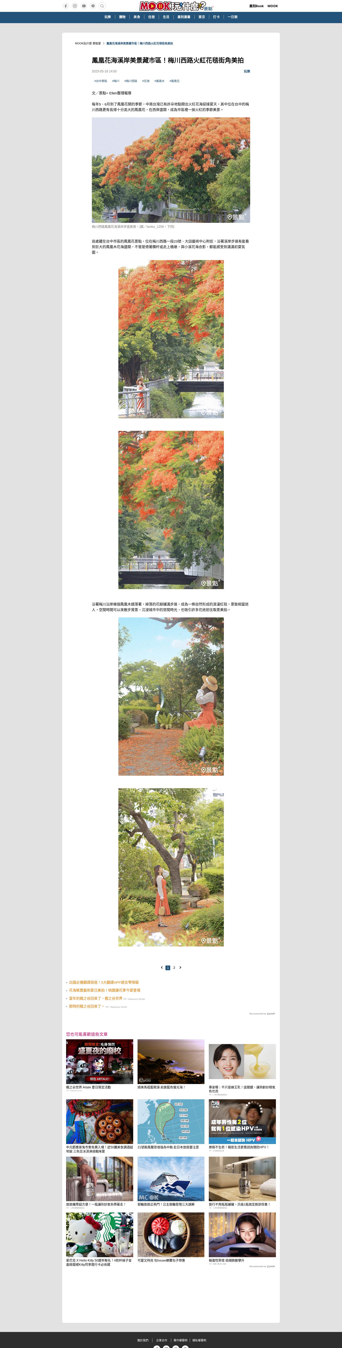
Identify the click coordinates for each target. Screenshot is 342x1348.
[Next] (180, 967)
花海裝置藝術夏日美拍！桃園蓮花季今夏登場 (104, 990)
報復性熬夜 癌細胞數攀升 (226, 1260)
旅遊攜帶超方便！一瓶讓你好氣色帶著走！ (96, 1204)
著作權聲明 (180, 1340)
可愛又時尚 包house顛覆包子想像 (161, 1260)
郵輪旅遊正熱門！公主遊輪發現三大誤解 (166, 1204)
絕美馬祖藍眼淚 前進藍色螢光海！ (162, 1087)
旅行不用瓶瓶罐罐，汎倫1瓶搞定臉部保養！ (240, 1204)
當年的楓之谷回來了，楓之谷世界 (96, 999)
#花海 (145, 81)
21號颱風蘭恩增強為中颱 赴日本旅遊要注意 (168, 1147)
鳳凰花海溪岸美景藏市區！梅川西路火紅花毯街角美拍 (139, 43)
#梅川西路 (130, 81)
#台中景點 (100, 81)
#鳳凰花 (175, 81)
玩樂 (247, 71)
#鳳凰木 (159, 81)
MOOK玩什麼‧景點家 (88, 43)
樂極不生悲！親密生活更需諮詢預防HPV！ (239, 1147)
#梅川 (115, 81)
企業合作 (161, 1340)
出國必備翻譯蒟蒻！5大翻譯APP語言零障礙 (104, 982)
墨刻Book (256, 6)
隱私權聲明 (199, 1340)
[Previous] (162, 967)
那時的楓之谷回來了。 (87, 1006)
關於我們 (142, 1340)
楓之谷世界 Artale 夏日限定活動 (88, 1087)
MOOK (273, 6)
